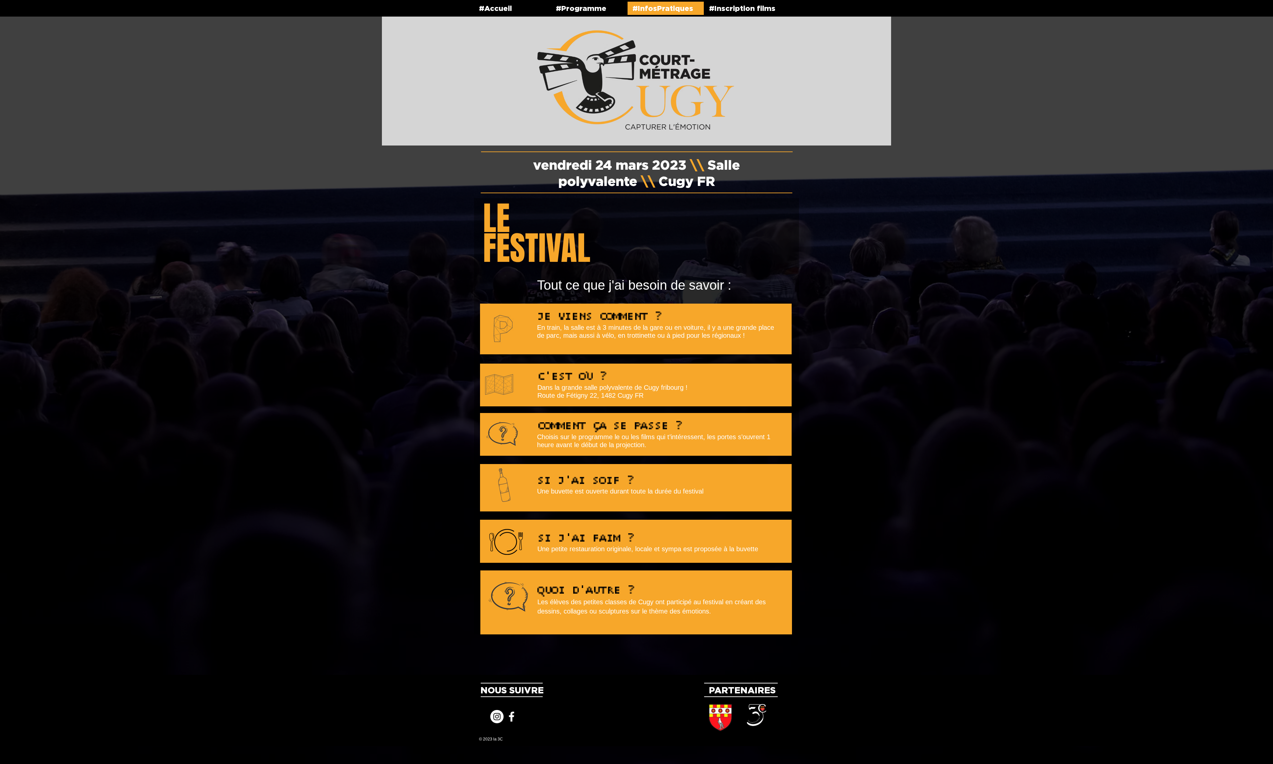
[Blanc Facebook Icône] (511, 716)
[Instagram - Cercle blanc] (497, 716)
